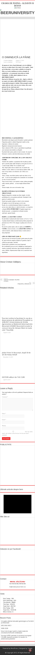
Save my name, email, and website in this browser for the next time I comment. (17, 433)
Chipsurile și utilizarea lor (24, 283)
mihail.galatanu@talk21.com (19, 587)
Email (4, 420)
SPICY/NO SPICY (6, 625)
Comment (5, 397)
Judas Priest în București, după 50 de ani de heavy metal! (16, 354)
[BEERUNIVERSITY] (17, 12)
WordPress (14, 648)
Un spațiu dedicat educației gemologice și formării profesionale (17, 622)
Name (4, 413)
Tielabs (30, 648)
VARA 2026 (4, 628)
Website (4, 425)
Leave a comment (8, 62)
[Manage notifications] (30, 650)
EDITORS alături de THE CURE (13, 377)
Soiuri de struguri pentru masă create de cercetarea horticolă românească (14, 632)
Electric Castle (28, 219)
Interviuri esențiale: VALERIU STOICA (11, 280)
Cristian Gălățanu (8, 60)
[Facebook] (18, 650)
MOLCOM (12, 223)
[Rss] (16, 650)
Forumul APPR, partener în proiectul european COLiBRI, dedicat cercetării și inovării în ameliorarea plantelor (16, 637)
